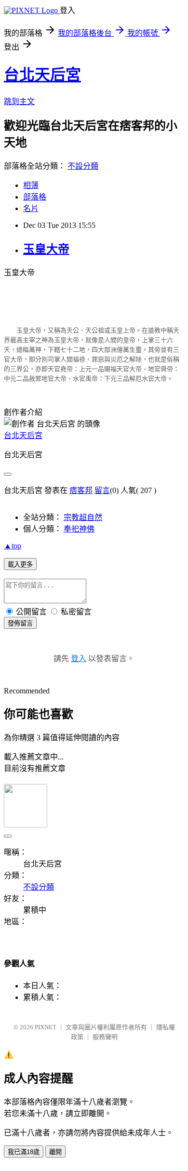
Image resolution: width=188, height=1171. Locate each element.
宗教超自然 (83, 517)
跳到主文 (19, 101)
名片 (31, 208)
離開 (55, 1152)
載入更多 (20, 564)
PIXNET (45, 1027)
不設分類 (82, 166)
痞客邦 (81, 490)
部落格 (34, 197)
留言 (102, 490)
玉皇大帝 (46, 249)
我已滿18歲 (24, 1152)
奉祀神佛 (79, 529)
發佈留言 (20, 623)
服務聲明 (105, 1036)
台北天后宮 (42, 74)
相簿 (31, 185)
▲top (12, 546)
